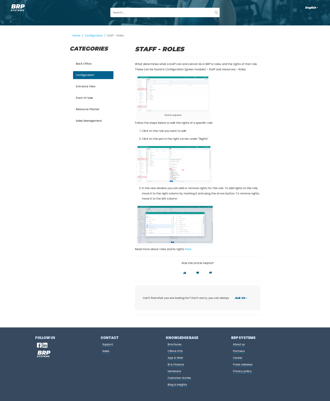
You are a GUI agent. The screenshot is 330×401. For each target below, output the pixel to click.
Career (238, 358)
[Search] (216, 12)
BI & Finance (176, 364)
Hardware (174, 371)
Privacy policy (242, 371)
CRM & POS (175, 351)
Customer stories (179, 378)
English (310, 7)
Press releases (242, 364)
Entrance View (85, 86)
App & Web (175, 358)
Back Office (83, 64)
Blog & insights (177, 385)
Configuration (94, 35)
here (188, 249)
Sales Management (89, 121)
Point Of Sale (84, 98)
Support (107, 344)
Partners (239, 351)
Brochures (175, 344)
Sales (105, 351)
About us (239, 344)
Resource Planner (88, 109)
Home (76, 35)
